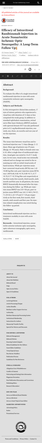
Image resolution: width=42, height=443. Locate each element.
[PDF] (30, 69)
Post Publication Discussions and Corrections (20, 380)
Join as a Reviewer (11, 398)
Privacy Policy (24, 439)
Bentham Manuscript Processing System (18, 315)
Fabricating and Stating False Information (18, 374)
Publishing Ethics (11, 383)
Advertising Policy (11, 408)
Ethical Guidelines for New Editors (16, 345)
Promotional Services (12, 413)
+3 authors (22, 55)
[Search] (38, 2)
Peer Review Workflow (13, 353)
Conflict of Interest (12, 371)
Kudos (8, 410)
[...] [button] (30, 52)
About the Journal (11, 277)
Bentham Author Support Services (16, 309)
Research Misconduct (12, 386)
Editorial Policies (11, 339)
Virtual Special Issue (12, 351)
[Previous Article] (35, 69)
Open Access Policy (12, 289)
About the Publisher (12, 280)
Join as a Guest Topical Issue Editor (16, 401)
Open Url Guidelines (12, 292)
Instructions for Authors (13, 321)
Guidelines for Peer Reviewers (15, 359)
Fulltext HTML (7, 238)
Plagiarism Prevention (13, 377)
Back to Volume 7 (8, 8)
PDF (18, 238)
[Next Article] (39, 69)
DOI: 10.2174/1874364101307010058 (27, 65)
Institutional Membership (14, 318)
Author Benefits (11, 306)
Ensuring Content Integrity (14, 342)
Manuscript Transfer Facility (14, 324)
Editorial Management (13, 336)
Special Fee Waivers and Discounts (16, 327)
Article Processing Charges (14, 304)
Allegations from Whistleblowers (16, 368)
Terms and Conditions (11, 439)
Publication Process (12, 356)
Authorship (9, 312)
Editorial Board (11, 283)
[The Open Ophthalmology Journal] (21, 426)
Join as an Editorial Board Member (16, 395)
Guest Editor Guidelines (13, 348)
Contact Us (33, 439)
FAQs (8, 286)
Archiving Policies (11, 301)
